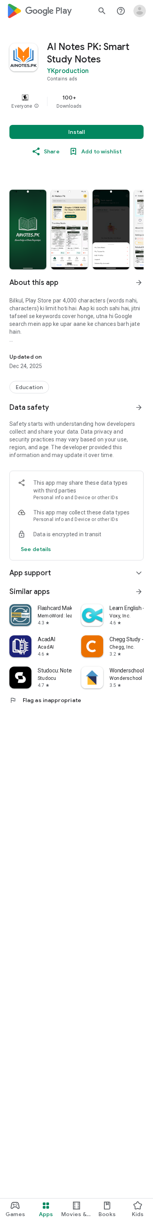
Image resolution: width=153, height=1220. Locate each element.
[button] (36, 106)
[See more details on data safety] (36, 549)
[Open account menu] (139, 11)
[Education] (29, 387)
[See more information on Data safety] (138, 407)
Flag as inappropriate (45, 700)
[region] (76, 101)
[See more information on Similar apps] (138, 591)
